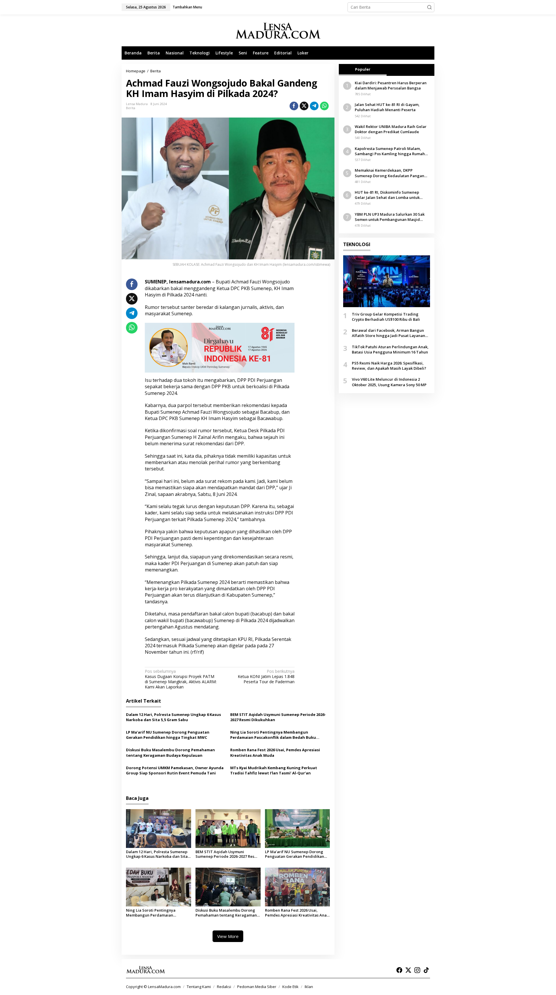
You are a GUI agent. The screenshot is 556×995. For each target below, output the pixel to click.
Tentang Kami (199, 986)
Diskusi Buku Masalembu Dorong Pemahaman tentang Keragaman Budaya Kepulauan (170, 752)
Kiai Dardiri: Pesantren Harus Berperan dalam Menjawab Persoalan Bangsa (391, 85)
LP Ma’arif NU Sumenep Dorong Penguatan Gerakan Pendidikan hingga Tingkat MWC (167, 735)
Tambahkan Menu (187, 7)
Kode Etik (290, 986)
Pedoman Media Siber (256, 986)
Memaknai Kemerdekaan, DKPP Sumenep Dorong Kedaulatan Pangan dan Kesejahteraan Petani (389, 173)
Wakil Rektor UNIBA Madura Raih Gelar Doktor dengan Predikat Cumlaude (391, 129)
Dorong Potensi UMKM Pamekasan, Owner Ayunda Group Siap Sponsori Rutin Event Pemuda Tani (175, 770)
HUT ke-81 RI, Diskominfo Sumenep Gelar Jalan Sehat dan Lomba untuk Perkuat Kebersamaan (387, 195)
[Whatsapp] (324, 106)
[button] (429, 7)
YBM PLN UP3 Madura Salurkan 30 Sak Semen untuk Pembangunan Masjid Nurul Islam (390, 217)
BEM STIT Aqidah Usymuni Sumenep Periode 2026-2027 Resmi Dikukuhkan (278, 717)
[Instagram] (417, 970)
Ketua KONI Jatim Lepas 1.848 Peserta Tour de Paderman (266, 676)
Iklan (309, 986)
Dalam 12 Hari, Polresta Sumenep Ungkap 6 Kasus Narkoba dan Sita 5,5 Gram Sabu (173, 717)
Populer (362, 69)
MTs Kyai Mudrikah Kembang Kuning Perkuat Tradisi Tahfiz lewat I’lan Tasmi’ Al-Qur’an (273, 770)
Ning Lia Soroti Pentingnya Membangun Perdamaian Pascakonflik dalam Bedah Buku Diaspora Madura (273, 735)
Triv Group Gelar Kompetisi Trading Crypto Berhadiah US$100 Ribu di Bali (386, 316)
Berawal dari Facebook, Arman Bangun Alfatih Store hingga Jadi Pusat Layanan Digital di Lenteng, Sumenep (388, 333)
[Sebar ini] (294, 106)
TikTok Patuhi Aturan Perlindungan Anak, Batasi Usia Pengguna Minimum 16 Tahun (390, 349)
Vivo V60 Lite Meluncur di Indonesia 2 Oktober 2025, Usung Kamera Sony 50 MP (389, 382)
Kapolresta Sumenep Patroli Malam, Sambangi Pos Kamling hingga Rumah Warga (390, 151)
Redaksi (224, 986)
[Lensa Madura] (278, 30)
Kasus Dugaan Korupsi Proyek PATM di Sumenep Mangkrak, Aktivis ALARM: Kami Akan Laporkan (181, 679)
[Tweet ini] (304, 106)
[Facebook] (399, 970)
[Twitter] (408, 970)
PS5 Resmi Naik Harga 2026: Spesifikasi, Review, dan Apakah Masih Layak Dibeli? (389, 365)
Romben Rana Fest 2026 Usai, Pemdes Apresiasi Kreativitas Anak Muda (275, 752)
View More (228, 936)
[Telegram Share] (314, 106)
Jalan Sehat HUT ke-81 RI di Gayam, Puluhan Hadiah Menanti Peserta (387, 107)
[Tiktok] (426, 970)
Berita (130, 108)
